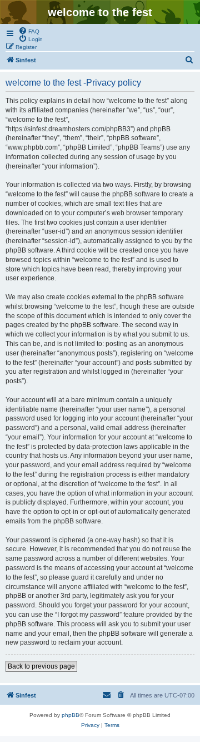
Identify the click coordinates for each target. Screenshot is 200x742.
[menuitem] (28, 30)
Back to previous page (41, 666)
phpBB (70, 715)
